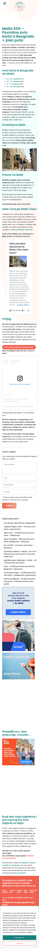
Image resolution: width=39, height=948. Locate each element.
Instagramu (24, 863)
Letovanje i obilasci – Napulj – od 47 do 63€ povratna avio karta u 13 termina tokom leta (20, 554)
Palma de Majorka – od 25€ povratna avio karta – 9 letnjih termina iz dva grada (19, 581)
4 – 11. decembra (13, 84)
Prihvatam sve (19, 937)
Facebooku (15, 865)
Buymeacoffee (20, 873)
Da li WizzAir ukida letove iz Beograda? (20, 523)
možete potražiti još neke (21, 230)
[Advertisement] (19, 706)
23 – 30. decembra (13, 87)
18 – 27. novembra (13, 81)
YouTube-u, (6, 865)
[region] (19, 927)
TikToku (32, 863)
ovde (15, 190)
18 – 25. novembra (13, 79)
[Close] (37, 906)
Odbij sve (19, 943)
